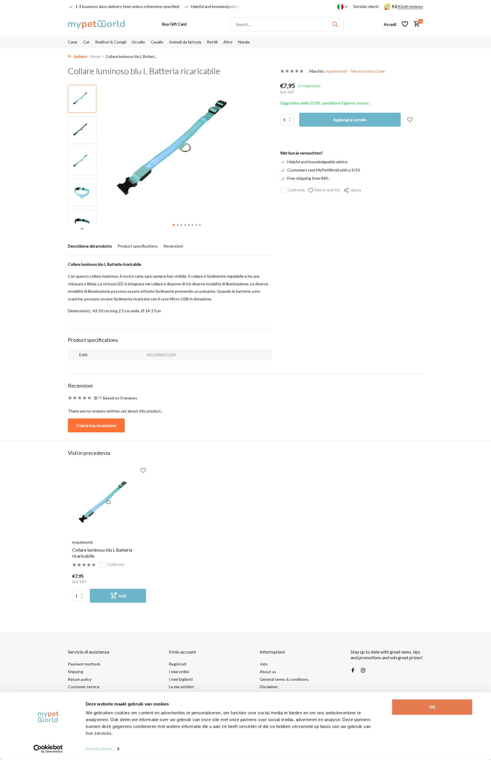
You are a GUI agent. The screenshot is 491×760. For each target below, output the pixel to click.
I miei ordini (179, 671)
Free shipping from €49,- (308, 178)
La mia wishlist (181, 686)
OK (432, 707)
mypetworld (336, 71)
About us (268, 671)
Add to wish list (326, 190)
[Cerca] (335, 24)
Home (95, 56)
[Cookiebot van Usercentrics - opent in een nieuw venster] (48, 749)
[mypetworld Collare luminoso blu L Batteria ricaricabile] (109, 503)
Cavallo (157, 41)
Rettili (212, 41)
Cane (72, 41)
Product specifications (138, 246)
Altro (227, 41)
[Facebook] (353, 670)
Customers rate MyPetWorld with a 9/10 (323, 170)
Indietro (80, 56)
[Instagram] (363, 670)
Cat (86, 41)
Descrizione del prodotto (90, 246)
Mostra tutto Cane (368, 71)
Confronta (296, 190)
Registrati (177, 663)
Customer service (83, 686)
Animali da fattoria (185, 41)
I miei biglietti (181, 679)
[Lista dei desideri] (405, 24)
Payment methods (84, 663)
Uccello (138, 41)
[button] (174, 225)
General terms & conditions (284, 679)
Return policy (79, 679)
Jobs (264, 663)
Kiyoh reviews (410, 6)
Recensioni (173, 246)
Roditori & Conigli (110, 41)
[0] (415, 24)
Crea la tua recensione (96, 425)
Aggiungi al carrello (350, 119)
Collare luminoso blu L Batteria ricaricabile (102, 552)
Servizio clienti (365, 6)
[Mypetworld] (96, 24)
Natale (244, 41)
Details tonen (99, 748)
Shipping (75, 671)
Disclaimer (269, 686)
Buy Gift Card (174, 24)
